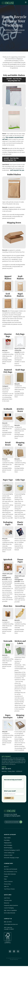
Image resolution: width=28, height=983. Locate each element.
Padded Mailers (14, 174)
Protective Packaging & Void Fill (12, 850)
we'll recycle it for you (17, 170)
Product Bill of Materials (10, 874)
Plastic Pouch (20, 523)
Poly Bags (20, 334)
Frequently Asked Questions (11, 905)
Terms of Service (8, 881)
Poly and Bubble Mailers (14, 75)
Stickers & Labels (8, 855)
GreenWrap (20, 606)
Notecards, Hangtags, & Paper (11, 857)
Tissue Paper (20, 560)
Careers (6, 876)
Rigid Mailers (20, 295)
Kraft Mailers (20, 277)
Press (5, 879)
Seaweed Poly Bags (8, 371)
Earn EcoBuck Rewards (9, 913)
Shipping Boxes (14, 223)
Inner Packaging (8, 845)
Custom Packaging (9, 908)
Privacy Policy (7, 884)
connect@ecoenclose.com (11, 924)
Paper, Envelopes (7, 716)
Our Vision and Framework (10, 869)
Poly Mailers (7, 840)
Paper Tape (8, 480)
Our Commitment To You (10, 871)
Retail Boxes (8, 443)
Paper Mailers (7, 838)
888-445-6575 (6, 769)
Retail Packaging (8, 847)
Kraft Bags (20, 370)
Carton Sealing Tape (9, 852)
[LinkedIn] (10, 951)
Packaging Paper (8, 523)
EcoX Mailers (7, 295)
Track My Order (8, 900)
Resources (6, 903)
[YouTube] (18, 951)
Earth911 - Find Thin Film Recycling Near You (14, 79)
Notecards (7, 641)
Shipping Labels (20, 716)
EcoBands (8, 409)
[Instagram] (14, 951)
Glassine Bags (8, 335)
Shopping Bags (20, 443)
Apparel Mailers (7, 277)
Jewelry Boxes (20, 410)
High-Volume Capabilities (10, 910)
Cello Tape (20, 480)
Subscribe (21, 822)
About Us (6, 866)
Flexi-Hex (7, 606)
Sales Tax (6, 886)
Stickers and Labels (20, 642)
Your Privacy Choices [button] (9, 889)
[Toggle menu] (26, 2)
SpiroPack (7, 559)
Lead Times (7, 898)
